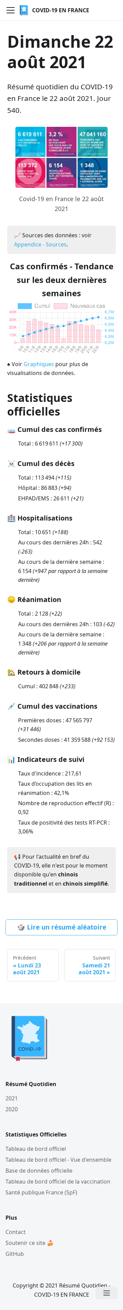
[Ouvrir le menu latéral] (107, 1293)
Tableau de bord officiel (35, 1149)
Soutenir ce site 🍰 (29, 1243)
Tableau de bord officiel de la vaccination (57, 1181)
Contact (15, 1232)
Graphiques (39, 364)
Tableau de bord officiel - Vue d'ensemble (58, 1159)
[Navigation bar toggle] (10, 10)
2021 (11, 1098)
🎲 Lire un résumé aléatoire (61, 927)
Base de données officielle (38, 1170)
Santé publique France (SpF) (41, 1192)
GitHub (14, 1254)
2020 (11, 1109)
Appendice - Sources (40, 244)
